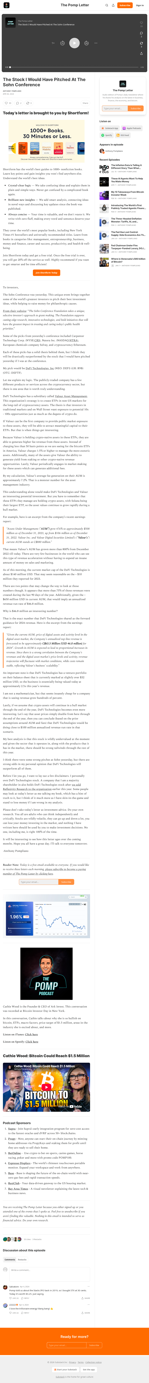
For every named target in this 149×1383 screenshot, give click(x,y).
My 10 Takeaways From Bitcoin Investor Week (127, 193)
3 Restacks (36, 1239)
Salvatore (14, 1286)
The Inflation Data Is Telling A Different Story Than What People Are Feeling (126, 167)
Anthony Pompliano (12, 91)
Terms (81, 1362)
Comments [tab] (10, 1259)
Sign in (140, 5)
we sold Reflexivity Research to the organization (42, 787)
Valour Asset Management (71, 396)
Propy (12, 1139)
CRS (37, 340)
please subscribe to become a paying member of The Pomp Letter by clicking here (44, 871)
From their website (14, 311)
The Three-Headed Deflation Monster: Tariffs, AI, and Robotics (126, 220)
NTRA (73, 340)
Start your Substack (67, 1369)
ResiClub (13, 1183)
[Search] (107, 5)
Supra (12, 1129)
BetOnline (14, 1153)
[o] (104, 168)
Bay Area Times (18, 1189)
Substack (60, 1376)
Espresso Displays (19, 1163)
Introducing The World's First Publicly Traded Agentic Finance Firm (128, 207)
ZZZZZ (12, 1304)
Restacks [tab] (22, 1259)
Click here (31, 1034)
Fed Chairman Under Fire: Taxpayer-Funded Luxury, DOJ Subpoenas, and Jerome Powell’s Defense (128, 247)
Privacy (72, 1362)
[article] (122, 168)
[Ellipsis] (88, 1286)
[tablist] (15, 1260)
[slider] (74, 67)
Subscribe (125, 5)
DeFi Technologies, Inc (40, 368)
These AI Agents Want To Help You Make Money (127, 180)
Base (11, 1173)
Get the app (89, 1369)
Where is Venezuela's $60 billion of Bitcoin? (128, 260)
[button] (53, 43)
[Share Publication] (113, 5)
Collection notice (93, 1362)
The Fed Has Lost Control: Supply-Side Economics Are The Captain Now (128, 234)
